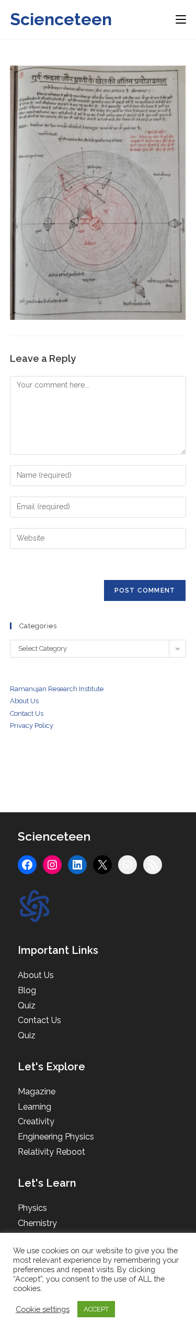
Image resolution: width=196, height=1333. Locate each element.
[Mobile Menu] (181, 19)
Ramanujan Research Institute (56, 689)
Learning (34, 1107)
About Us (24, 701)
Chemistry (37, 1223)
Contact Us (39, 1020)
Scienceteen (61, 19)
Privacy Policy (31, 725)
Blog (27, 990)
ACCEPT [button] (96, 1309)
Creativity (36, 1121)
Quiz (27, 1005)
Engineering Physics (56, 1137)
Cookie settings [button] (43, 1309)
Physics (32, 1208)
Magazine (36, 1091)
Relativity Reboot (51, 1152)
